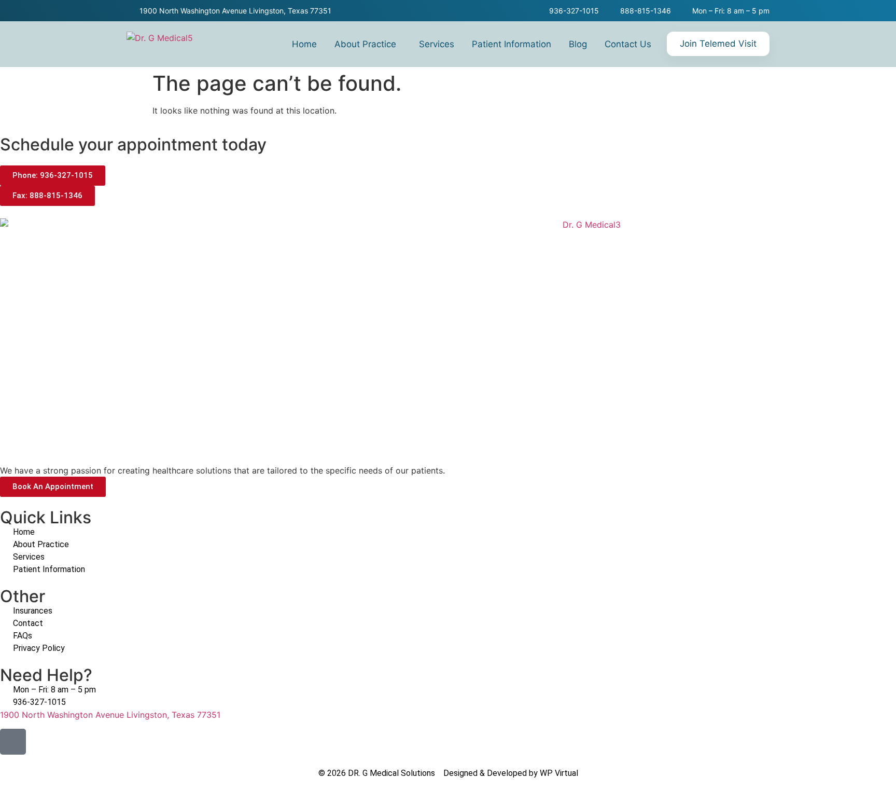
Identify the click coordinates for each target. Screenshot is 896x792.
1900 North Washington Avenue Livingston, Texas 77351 (110, 715)
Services (436, 44)
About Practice (365, 44)
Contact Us (628, 44)
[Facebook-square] (13, 742)
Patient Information (511, 44)
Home (304, 44)
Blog (578, 44)
